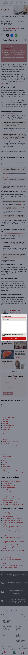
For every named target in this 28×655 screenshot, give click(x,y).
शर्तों (14, 334)
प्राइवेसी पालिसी (19, 334)
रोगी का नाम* (5, 323)
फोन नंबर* (5, 328)
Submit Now (14, 338)
